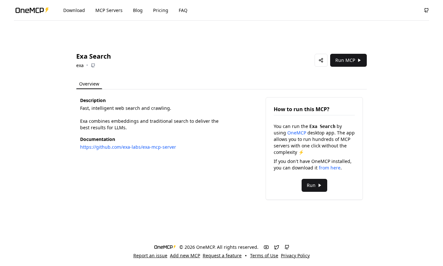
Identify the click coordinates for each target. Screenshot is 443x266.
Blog (138, 10)
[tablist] (102, 84)
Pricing (160, 10)
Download (74, 10)
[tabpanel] (221, 148)
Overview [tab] (89, 84)
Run (311, 185)
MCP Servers (109, 10)
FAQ (183, 10)
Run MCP (345, 60)
